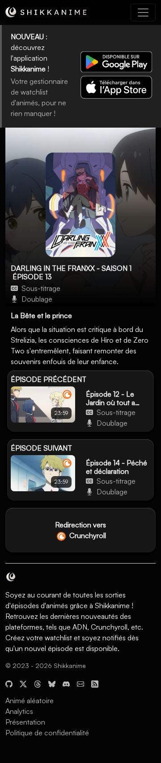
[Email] (80, 682)
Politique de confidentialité (47, 732)
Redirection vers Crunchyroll (80, 530)
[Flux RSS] (94, 682)
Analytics (19, 711)
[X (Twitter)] (23, 682)
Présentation (25, 721)
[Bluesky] (51, 682)
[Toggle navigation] (143, 12)
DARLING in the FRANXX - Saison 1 (71, 268)
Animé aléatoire (29, 700)
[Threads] (37, 682)
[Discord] (66, 682)
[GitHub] (9, 682)
